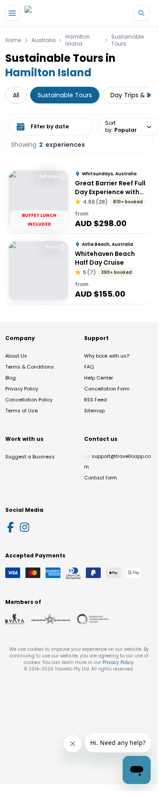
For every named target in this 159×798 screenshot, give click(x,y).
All (16, 95)
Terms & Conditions (29, 366)
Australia (44, 40)
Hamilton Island (77, 40)
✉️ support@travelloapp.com (117, 461)
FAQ (89, 366)
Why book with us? (106, 355)
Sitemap (94, 410)
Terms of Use (21, 410)
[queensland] (93, 619)
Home (13, 40)
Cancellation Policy (29, 399)
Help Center (98, 377)
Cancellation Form (107, 388)
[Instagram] (24, 527)
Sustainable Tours (127, 40)
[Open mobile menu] (12, 13)
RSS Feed (95, 399)
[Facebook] (10, 527)
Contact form (100, 477)
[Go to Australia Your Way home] (60, 13)
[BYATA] (14, 619)
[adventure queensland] (50, 619)
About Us (16, 355)
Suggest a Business (30, 456)
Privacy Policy (21, 388)
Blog (10, 377)
